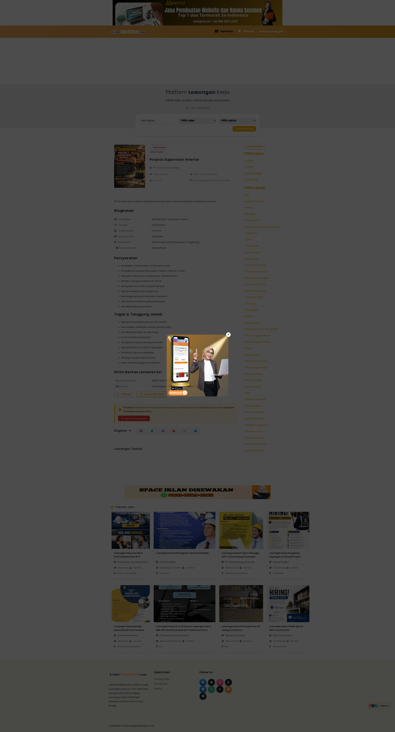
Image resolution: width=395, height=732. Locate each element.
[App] (197, 395)
